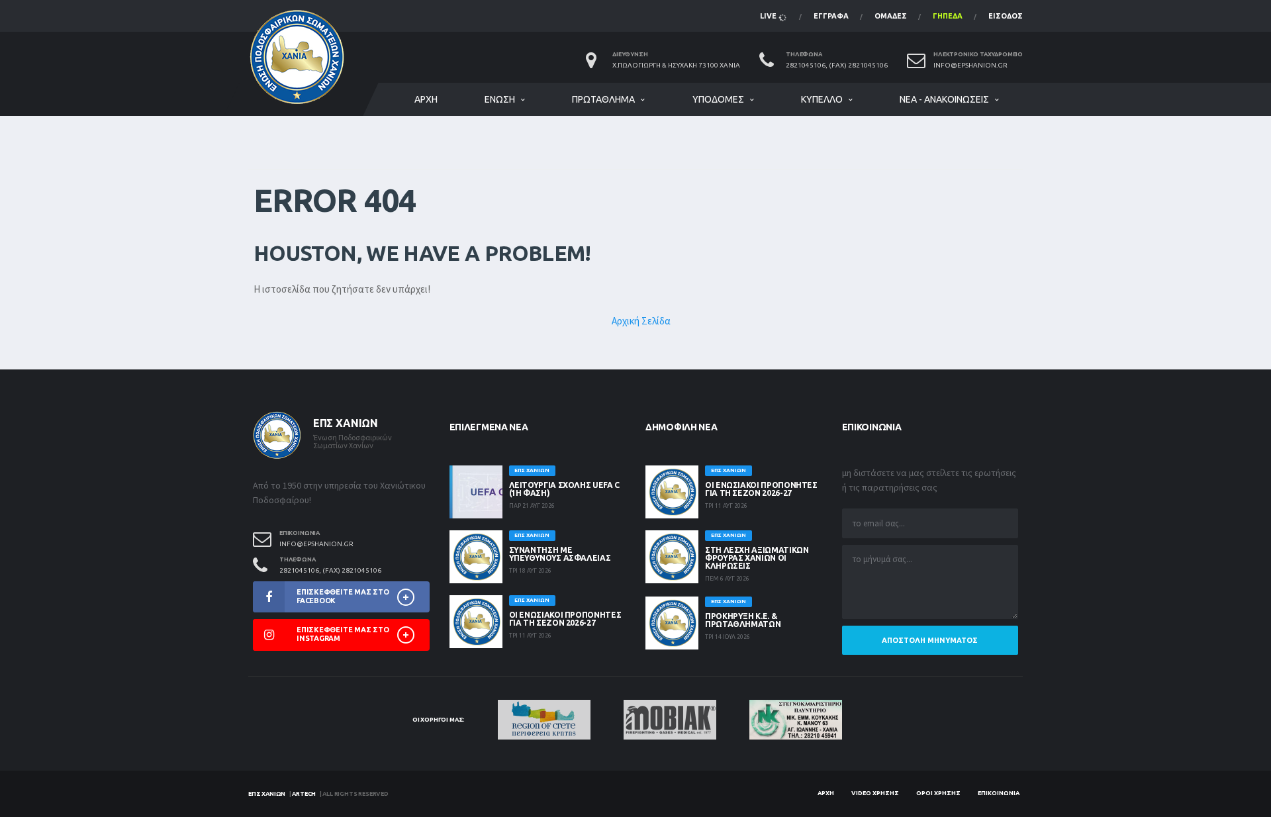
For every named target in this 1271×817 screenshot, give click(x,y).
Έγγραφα (831, 16)
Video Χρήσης (875, 793)
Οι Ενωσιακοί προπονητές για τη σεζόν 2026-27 (565, 618)
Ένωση (500, 99)
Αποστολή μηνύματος (930, 640)
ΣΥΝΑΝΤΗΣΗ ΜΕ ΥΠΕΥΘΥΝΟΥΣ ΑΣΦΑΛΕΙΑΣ (560, 554)
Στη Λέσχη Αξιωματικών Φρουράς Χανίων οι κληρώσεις (756, 558)
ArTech (304, 794)
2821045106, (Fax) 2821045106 (837, 65)
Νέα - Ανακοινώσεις (944, 99)
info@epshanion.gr (970, 65)
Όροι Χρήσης (938, 793)
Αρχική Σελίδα (641, 320)
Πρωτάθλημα (603, 99)
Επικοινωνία (998, 793)
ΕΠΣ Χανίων (266, 794)
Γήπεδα (948, 16)
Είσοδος (1005, 16)
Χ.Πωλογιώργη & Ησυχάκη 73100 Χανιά (676, 65)
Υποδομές (718, 99)
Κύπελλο (822, 99)
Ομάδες (890, 16)
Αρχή (426, 99)
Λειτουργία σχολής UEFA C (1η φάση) (564, 489)
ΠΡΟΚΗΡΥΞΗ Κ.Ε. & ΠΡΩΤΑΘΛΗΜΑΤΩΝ (742, 620)
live (769, 16)
